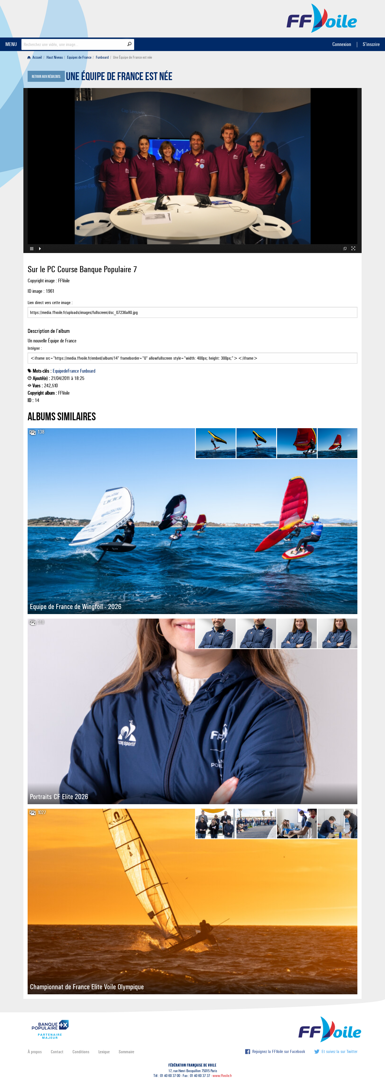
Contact (57, 1051)
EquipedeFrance (66, 371)
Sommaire (126, 1051)
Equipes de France (79, 57)
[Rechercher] (129, 44)
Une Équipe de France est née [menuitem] (132, 57)
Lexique (104, 1051)
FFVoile (321, 18)
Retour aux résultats (46, 77)
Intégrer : (35, 348)
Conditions (80, 1051)
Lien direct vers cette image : (50, 302)
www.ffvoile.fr (222, 1075)
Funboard (102, 57)
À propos (35, 1051)
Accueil (37, 57)
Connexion (341, 44)
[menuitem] (36, 57)
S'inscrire (371, 44)
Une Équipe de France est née (119, 77)
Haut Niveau (55, 57)
